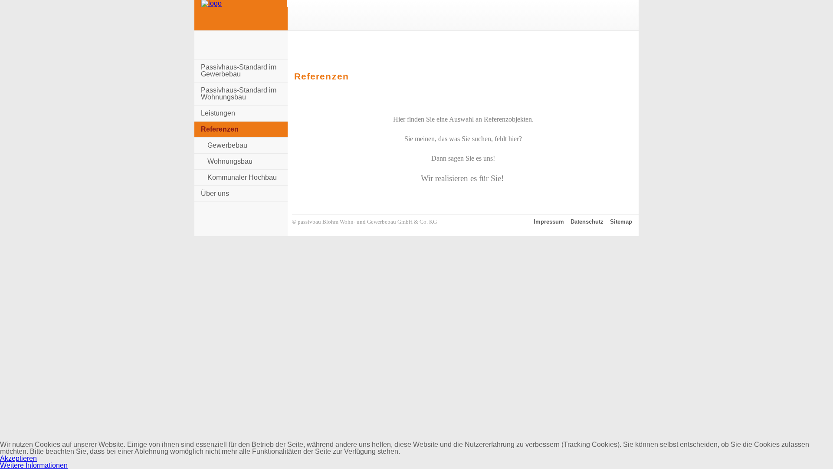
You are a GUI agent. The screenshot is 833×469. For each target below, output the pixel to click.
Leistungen (218, 113)
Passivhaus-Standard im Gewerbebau (238, 70)
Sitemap (621, 221)
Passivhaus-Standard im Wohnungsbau (238, 93)
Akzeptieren (18, 458)
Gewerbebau (227, 145)
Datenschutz (587, 221)
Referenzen (220, 129)
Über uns (215, 193)
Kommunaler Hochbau (242, 177)
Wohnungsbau (230, 161)
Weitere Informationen (34, 465)
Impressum (549, 221)
